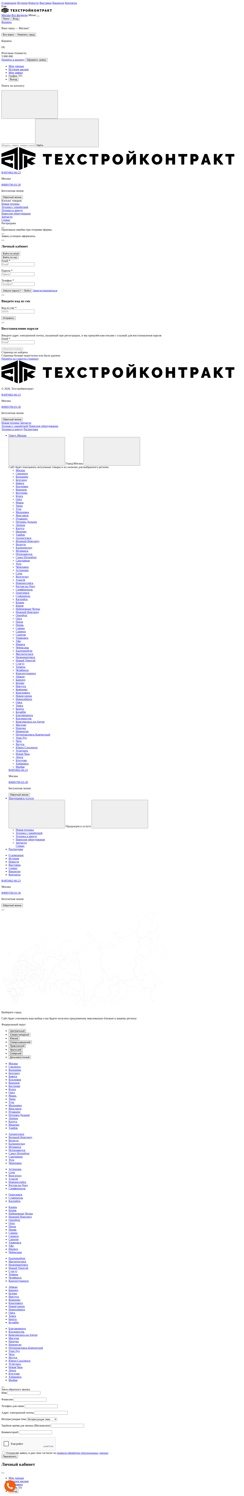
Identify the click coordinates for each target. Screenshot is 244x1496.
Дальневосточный (19, 1057)
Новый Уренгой (25, 660)
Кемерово (22, 689)
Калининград (24, 547)
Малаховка (22, 512)
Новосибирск (24, 699)
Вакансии (58, 2)
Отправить (8, 318)
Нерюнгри (22, 731)
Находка (21, 728)
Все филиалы (19, 15)
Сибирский (15, 1053)
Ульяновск (22, 637)
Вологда (21, 544)
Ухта (18, 563)
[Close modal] (2, 227)
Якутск (20, 744)
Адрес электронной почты (17, 1412)
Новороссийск (24, 583)
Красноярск (23, 692)
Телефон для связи (12, 1406)
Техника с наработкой (14, 426)
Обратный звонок (12, 197)
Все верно (8, 34)
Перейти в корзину (13, 59)
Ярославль (22, 515)
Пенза (19, 621)
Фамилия (7, 1399)
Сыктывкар (23, 560)
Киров (20, 605)
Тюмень (20, 666)
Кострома (21, 492)
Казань (20, 602)
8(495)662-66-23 (11, 172)
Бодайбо (21, 712)
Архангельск (23, 537)
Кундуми (21, 760)
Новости (33, 2)
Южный (14, 1038)
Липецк (20, 525)
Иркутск (21, 686)
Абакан (20, 676)
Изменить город (26, 34)
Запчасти (25, 422)
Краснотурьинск (26, 673)
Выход (13, 79)
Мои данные (16, 66)
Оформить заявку (36, 60)
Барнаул (20, 679)
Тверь (19, 505)
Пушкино (22, 518)
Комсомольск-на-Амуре (30, 721)
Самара (20, 628)
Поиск (6, 18)
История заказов (19, 69)
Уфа (18, 641)
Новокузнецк (24, 695)
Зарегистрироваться (45, 290)
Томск (19, 705)
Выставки (45, 2)
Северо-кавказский (20, 1042)
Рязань (20, 502)
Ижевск (20, 644)
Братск (20, 708)
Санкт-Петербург (26, 557)
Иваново (21, 531)
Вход (15, 18)
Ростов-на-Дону (25, 586)
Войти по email (11, 253)
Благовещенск (24, 715)
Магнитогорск (24, 654)
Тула (18, 508)
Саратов (21, 634)
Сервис (13, 868)
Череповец (22, 566)
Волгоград (22, 576)
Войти (27, 290)
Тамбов (20, 534)
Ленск (19, 757)
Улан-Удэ (21, 737)
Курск (19, 496)
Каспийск (22, 599)
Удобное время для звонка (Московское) (25, 1425)
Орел (19, 499)
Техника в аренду (12, 429)
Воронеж (21, 489)
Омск (19, 702)
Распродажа (31, 429)
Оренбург (22, 615)
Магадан (21, 724)
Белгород (21, 479)
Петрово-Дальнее (26, 521)
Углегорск (22, 750)
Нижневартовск (25, 657)
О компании (8, 2)
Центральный (17, 1031)
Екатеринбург (24, 650)
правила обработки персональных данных (82, 1452)
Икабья (20, 766)
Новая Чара (23, 753)
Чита (19, 741)
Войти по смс (10, 257)
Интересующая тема (13, 1419)
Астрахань (22, 570)
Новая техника (10, 422)
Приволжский (17, 1046)
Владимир (22, 486)
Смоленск (22, 473)
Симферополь (24, 589)
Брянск (20, 483)
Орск (19, 618)
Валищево (22, 476)
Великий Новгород (27, 541)
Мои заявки (16, 72)
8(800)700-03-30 (11, 184)
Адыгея (20, 579)
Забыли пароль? (12, 290)
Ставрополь (23, 596)
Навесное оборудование (43, 426)
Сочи (19, 573)
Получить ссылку (12, 349)
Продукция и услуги (21, 798)
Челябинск (22, 670)
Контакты (71, 2)
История (22, 2)
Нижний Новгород (27, 612)
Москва (6, 15)
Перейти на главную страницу (20, 358)
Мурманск (22, 550)
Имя (4, 1392)
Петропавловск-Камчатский (33, 734)
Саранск (21, 631)
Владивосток (24, 718)
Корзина (6, 22)
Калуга (20, 528)
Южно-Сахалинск (27, 747)
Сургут (20, 663)
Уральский (15, 1049)
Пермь (20, 625)
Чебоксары (22, 647)
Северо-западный (19, 1034)
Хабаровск (22, 763)
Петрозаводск (24, 554)
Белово (20, 683)
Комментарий (9, 1432)
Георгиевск (22, 592)
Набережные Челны (28, 608)
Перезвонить (10, 1456)
